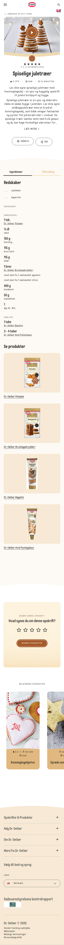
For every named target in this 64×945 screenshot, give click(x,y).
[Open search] (58, 4)
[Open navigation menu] (5, 4)
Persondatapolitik (13, 937)
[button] (32, 61)
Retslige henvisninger (15, 934)
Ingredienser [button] (15, 172)
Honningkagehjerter (23, 730)
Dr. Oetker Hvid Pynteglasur (18, 335)
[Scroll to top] (56, 934)
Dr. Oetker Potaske (13, 224)
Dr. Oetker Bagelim (13, 326)
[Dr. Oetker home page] (32, 4)
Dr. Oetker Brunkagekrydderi (18, 270)
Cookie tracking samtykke (17, 928)
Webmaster (9, 931)
